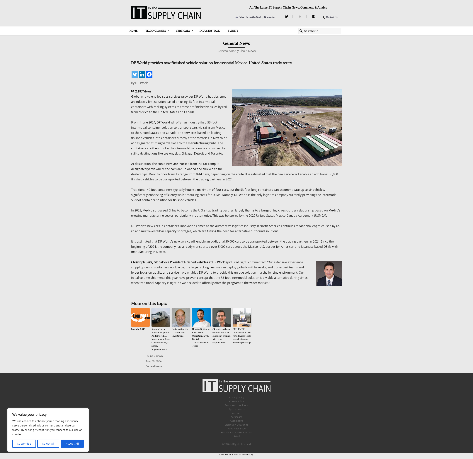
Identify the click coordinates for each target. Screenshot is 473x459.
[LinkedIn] (301, 16)
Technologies (155, 31)
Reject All (48, 443)
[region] (48, 430)
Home (134, 31)
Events (233, 31)
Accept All (72, 443)
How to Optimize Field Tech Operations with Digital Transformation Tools (201, 338)
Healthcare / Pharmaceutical (236, 432)
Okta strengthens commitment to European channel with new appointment (221, 336)
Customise (24, 443)
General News (153, 366)
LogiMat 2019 (138, 329)
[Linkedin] (142, 74)
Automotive (236, 420)
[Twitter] (287, 16)
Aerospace (236, 417)
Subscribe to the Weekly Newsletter (257, 17)
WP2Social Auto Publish (230, 454)
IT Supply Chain (154, 355)
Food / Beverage (237, 428)
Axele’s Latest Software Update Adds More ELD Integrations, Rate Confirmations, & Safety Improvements (161, 339)
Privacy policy (236, 397)
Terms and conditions (236, 405)
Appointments (236, 409)
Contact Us (331, 17)
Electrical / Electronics (236, 424)
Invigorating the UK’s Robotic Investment (180, 333)
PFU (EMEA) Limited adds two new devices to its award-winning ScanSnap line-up (242, 336)
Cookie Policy (236, 401)
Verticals (183, 31)
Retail (237, 436)
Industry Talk (210, 31)
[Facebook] (314, 16)
